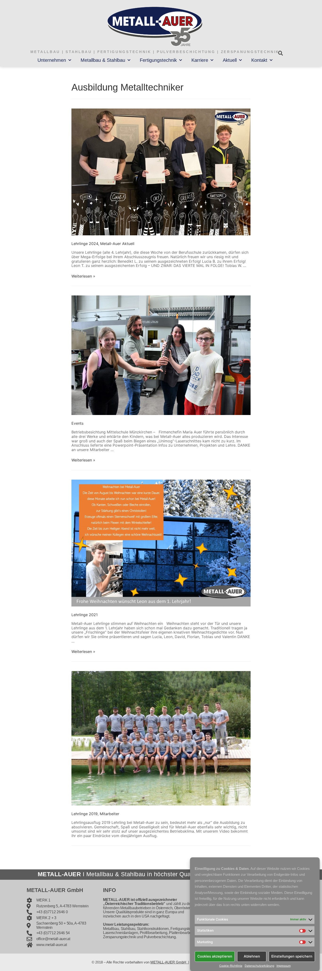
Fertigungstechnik (158, 60)
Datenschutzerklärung (259, 965)
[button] (280, 53)
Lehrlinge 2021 (84, 614)
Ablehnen (252, 956)
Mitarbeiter (109, 813)
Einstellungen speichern (291, 956)
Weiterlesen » (83, 276)
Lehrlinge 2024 (84, 243)
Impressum (284, 965)
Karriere (199, 60)
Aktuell (230, 60)
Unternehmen (51, 60)
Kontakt (259, 60)
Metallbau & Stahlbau (103, 60)
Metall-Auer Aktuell (117, 243)
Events (77, 423)
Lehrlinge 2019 (84, 813)
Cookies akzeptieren (214, 956)
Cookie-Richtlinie (230, 965)
